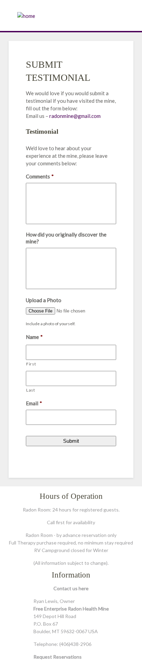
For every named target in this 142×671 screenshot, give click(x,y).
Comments (40, 176)
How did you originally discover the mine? (66, 237)
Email (34, 403)
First (31, 363)
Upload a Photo (43, 300)
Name (34, 337)
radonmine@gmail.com (75, 116)
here (84, 588)
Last (30, 390)
